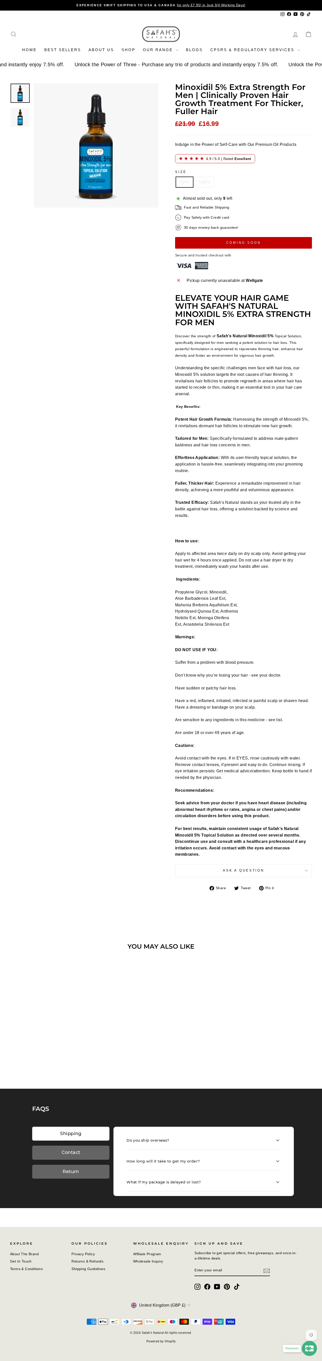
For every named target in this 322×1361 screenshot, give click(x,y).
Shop (128, 50)
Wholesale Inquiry (148, 1261)
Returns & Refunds (87, 1261)
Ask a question (243, 870)
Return (71, 1171)
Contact (71, 1152)
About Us (101, 50)
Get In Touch (21, 1261)
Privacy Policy (83, 1254)
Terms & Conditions (26, 1269)
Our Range (159, 50)
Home (29, 50)
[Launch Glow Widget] (309, 1348)
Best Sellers (62, 50)
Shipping (71, 1133)
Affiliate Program (147, 1254)
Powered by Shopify (161, 1341)
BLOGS (194, 50)
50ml (184, 182)
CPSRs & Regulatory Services (253, 50)
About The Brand (24, 1254)
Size (180, 172)
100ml (204, 182)
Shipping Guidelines (88, 1269)
